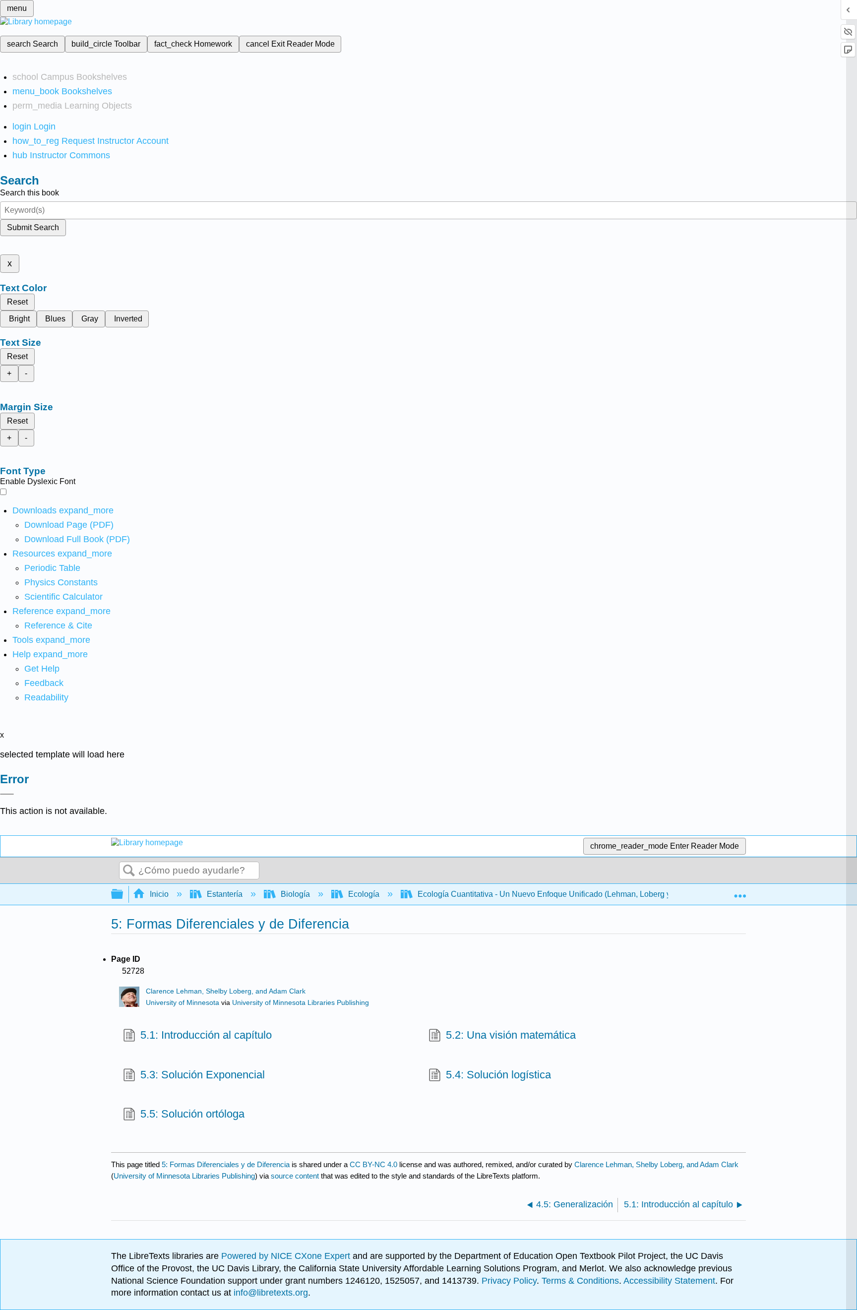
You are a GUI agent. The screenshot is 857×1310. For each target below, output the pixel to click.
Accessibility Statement (669, 1281)
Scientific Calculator (63, 597)
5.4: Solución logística (498, 1074)
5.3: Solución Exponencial (202, 1074)
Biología (295, 894)
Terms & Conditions (580, 1281)
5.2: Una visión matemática (511, 1035)
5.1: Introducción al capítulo (206, 1035)
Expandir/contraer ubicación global (740, 891)
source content (295, 1176)
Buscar (129, 871)
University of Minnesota (182, 1002)
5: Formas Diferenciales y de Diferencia (226, 1164)
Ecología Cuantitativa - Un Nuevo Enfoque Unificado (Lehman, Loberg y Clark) (556, 894)
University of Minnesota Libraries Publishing (300, 1002)
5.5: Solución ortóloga (192, 1114)
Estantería (225, 894)
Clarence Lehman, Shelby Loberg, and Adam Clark (226, 991)
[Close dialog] (7, 794)
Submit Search (33, 227)
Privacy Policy (509, 1281)
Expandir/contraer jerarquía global (123, 894)
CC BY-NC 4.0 (373, 1164)
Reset (17, 302)
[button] (43, 683)
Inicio (159, 894)
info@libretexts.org (269, 1293)
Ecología (363, 894)
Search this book (29, 192)
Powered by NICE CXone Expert (287, 1256)
